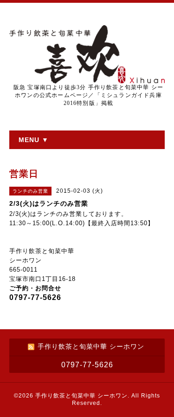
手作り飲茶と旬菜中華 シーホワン (81, 395)
